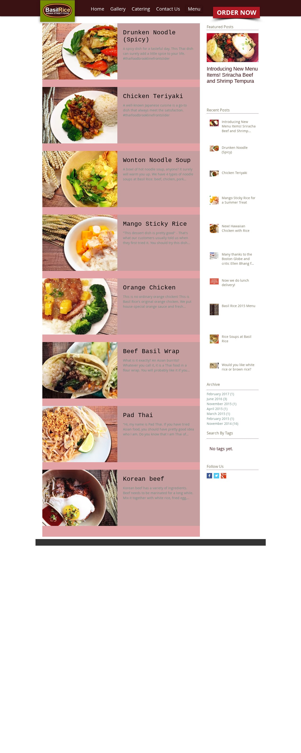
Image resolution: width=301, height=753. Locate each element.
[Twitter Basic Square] (216, 475)
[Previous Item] (214, 47)
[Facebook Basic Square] (209, 475)
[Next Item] (251, 47)
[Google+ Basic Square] (223, 475)
